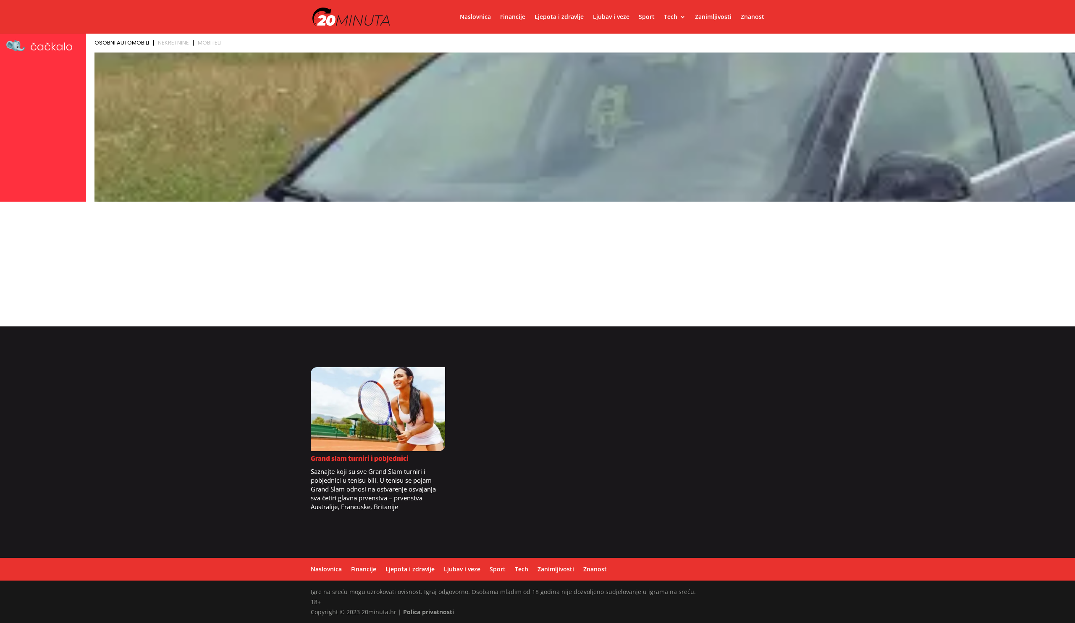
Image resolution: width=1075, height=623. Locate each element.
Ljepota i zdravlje (559, 17)
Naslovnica (475, 17)
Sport (647, 17)
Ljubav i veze (611, 17)
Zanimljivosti (713, 17)
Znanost (752, 17)
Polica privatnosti (428, 612)
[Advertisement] (537, 267)
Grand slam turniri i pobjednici (360, 459)
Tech (670, 17)
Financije (512, 17)
